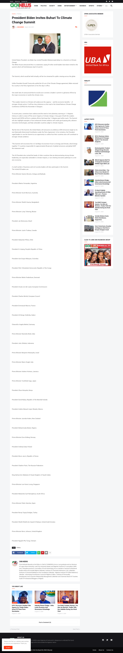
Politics (44, 6)
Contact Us (24, 1)
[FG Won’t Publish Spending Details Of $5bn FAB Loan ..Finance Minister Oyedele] (89, 192)
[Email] (46, 552)
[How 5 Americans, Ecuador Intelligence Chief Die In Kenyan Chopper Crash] (89, 228)
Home (11, 1)
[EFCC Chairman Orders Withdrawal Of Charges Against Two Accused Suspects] (89, 138)
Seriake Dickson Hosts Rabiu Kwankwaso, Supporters (102, 217)
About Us (17, 1)
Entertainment (69, 6)
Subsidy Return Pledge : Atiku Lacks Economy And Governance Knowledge (44, 607)
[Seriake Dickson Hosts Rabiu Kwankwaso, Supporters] (89, 218)
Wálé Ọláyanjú (48, 650)
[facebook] (106, 1)
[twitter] (109, 1)
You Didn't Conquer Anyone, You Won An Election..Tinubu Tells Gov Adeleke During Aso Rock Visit (68, 608)
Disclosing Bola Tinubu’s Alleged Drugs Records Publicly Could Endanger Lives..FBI (102, 150)
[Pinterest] (42, 552)
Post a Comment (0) (45, 622)
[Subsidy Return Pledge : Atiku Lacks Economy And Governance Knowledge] (89, 182)
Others (99, 6)
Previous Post (15, 629)
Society (52, 6)
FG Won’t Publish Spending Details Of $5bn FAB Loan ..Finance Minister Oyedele (103, 193)
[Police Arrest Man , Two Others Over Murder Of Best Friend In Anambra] (89, 172)
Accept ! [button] (8, 647)
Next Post (76, 629)
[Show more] (50, 552)
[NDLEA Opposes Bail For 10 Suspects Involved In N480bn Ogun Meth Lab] (89, 162)
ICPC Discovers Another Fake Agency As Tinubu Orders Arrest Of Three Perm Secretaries (21, 608)
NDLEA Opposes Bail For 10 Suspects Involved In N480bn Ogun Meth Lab (102, 161)
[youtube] (112, 1)
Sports (91, 6)
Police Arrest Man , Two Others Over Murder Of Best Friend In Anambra (102, 172)
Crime (60, 6)
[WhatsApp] (38, 552)
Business (83, 6)
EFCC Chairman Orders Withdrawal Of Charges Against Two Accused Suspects (102, 138)
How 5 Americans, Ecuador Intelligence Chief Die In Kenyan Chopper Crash (103, 228)
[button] (106, 6)
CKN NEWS (23, 561)
